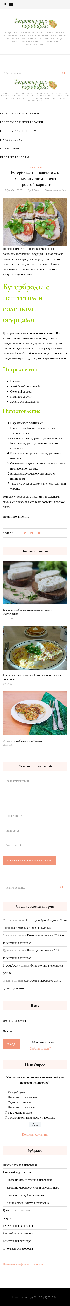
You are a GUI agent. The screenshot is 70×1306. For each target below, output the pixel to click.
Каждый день (16, 1092)
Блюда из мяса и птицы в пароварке (29, 1180)
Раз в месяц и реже (20, 1112)
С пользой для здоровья (18, 1248)
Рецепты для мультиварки (21, 122)
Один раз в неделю (20, 1102)
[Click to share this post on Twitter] (24, 533)
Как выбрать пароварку (18, 1233)
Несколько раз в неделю (23, 1097)
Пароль (7, 1031)
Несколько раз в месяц (22, 1107)
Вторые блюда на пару (17, 1172)
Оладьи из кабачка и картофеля (22, 741)
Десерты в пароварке (16, 1210)
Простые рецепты (14, 157)
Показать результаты (35, 1134)
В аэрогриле (10, 148)
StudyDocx (10, 965)
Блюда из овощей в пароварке (26, 1195)
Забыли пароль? (40, 1048)
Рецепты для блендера (18, 131)
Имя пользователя (14, 1021)
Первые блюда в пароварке (20, 1165)
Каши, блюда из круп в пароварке (28, 1203)
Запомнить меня (43, 1042)
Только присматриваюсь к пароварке (31, 1117)
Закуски (35, 167)
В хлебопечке (11, 139)
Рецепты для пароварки (19, 113)
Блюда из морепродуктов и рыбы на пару (33, 1187)
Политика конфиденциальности (23, 1264)
